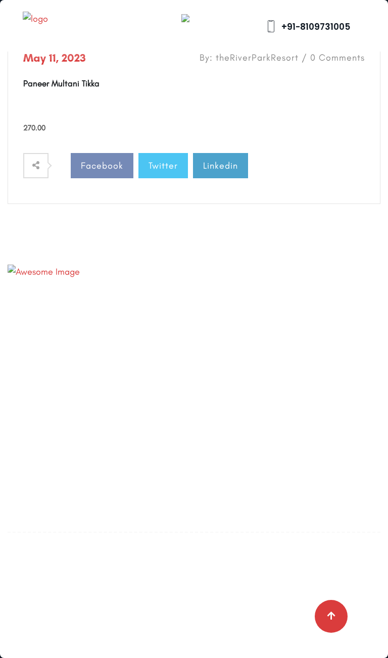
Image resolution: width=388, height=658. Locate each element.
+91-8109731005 (314, 27)
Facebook (102, 165)
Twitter (163, 165)
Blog (210, 324)
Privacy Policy (228, 368)
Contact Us (223, 346)
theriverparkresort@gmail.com (115, 325)
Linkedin (220, 165)
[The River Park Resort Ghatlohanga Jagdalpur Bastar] (63, 25)
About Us (219, 302)
